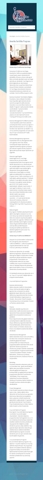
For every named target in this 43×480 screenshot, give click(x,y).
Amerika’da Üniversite (13, 469)
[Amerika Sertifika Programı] (20, 55)
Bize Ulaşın (28, 471)
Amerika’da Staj (30, 467)
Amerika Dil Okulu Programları (17, 467)
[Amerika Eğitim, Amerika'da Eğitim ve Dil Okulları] (23, 22)
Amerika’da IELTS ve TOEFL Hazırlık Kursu (24, 465)
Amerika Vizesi (24, 469)
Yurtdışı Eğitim (24, 476)
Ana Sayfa (12, 36)
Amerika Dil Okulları (20, 463)
